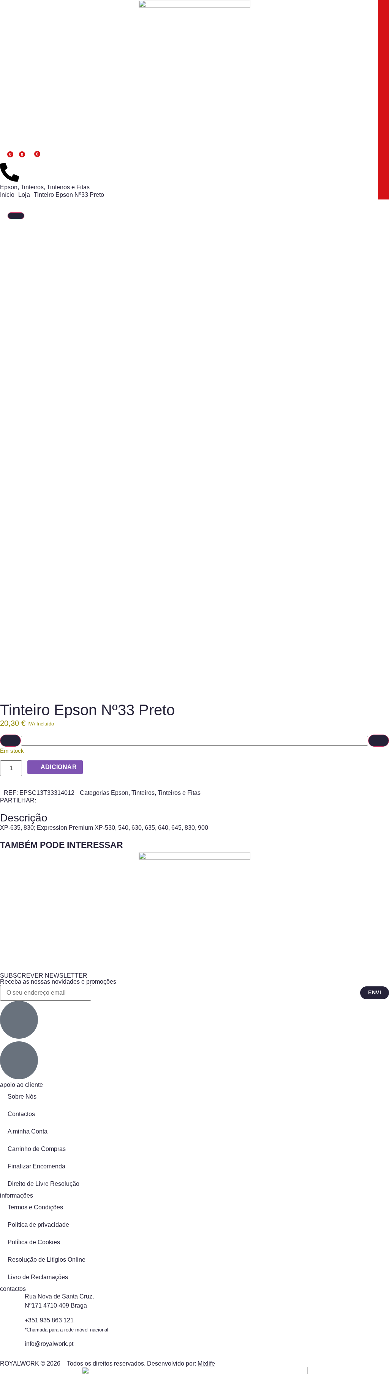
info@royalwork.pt (49, 1344)
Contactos (21, 1114)
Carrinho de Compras (37, 1149)
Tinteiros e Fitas (68, 187)
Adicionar (59, 767)
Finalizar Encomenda (36, 1166)
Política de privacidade (38, 1224)
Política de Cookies (34, 1242)
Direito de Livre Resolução (43, 1184)
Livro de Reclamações (38, 1277)
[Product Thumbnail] (16, 215)
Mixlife (206, 1363)
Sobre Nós (22, 1096)
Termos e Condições (35, 1207)
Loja (24, 195)
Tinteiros (32, 187)
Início (7, 195)
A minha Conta (27, 1131)
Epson (8, 187)
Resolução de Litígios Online (46, 1259)
